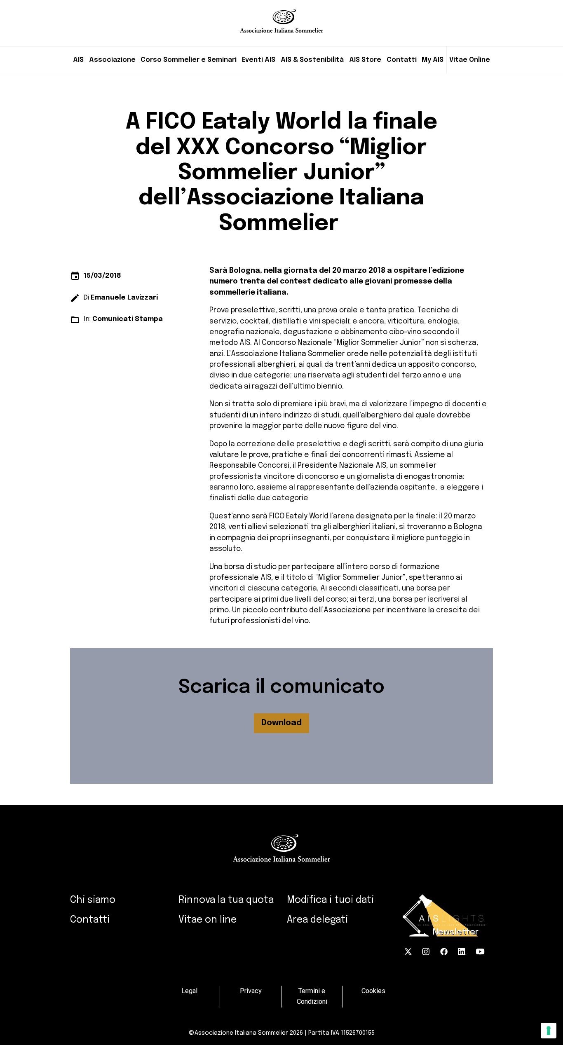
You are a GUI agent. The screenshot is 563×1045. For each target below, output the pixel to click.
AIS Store (365, 59)
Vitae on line (207, 920)
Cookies (373, 991)
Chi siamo (92, 900)
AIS (78, 59)
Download (281, 723)
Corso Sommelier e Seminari (189, 59)
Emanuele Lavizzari (124, 297)
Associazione (112, 59)
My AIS (432, 59)
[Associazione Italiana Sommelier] (281, 16)
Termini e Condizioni (312, 996)
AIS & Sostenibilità (312, 59)
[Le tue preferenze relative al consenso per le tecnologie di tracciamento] (548, 1030)
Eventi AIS (258, 59)
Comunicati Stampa (127, 319)
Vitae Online (469, 59)
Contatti (402, 59)
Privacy (251, 991)
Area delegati (317, 920)
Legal (189, 991)
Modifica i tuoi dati (330, 900)
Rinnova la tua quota (226, 900)
